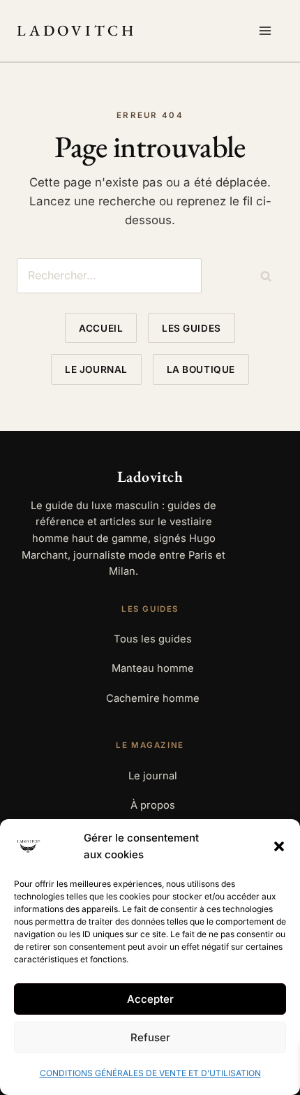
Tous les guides (153, 639)
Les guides (191, 328)
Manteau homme (153, 668)
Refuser (150, 1037)
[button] (279, 846)
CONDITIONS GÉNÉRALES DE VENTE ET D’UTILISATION (150, 1073)
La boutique (201, 369)
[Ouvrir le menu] (268, 30)
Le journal (96, 369)
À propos (152, 805)
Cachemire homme (153, 698)
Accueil (101, 328)
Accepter (150, 999)
